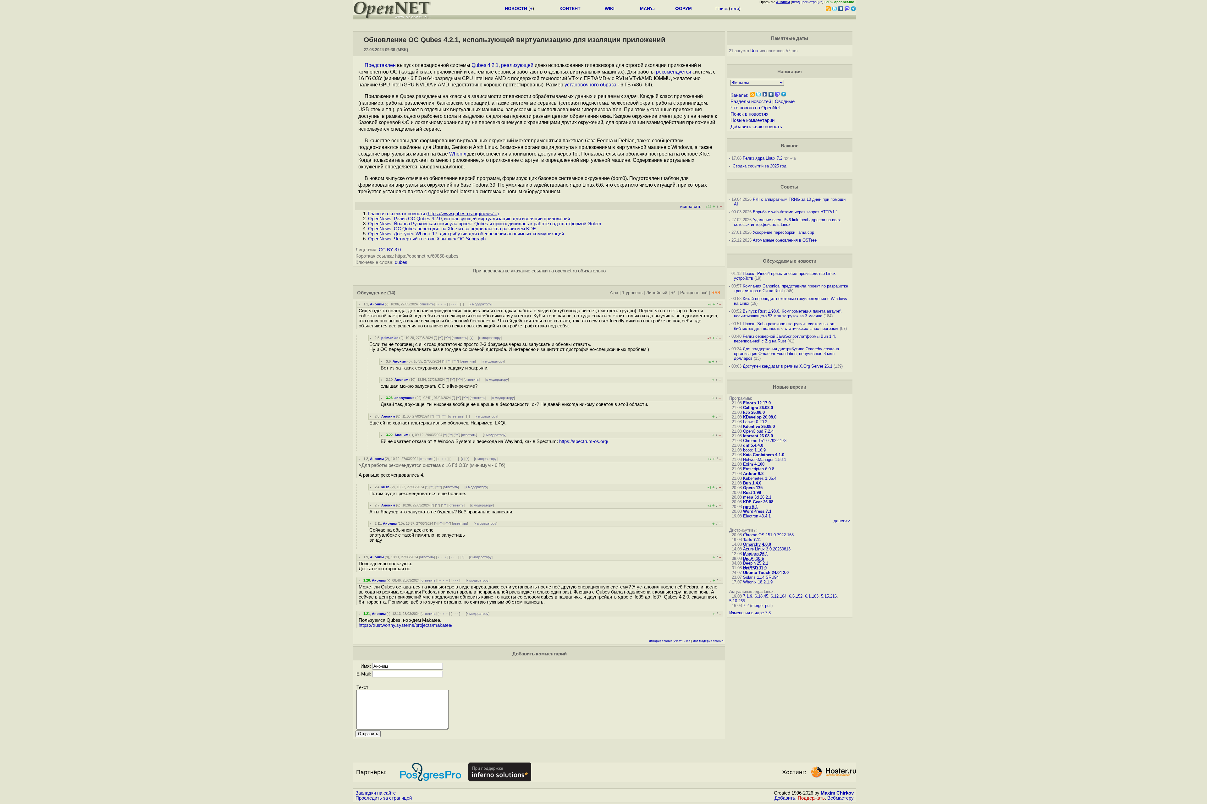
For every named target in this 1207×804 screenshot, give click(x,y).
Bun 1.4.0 (752, 483)
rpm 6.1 (750, 506)
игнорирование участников (669, 641)
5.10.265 (737, 601)
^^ (440, 338)
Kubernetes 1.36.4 (759, 478)
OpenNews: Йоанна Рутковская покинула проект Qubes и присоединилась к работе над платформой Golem (484, 223)
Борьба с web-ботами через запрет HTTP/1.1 (795, 212)
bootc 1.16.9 (754, 450)
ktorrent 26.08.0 (758, 436)
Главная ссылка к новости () (433, 213)
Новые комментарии (752, 120)
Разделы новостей (750, 101)
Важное (789, 145)
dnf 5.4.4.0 (753, 445)
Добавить (784, 798)
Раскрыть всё (694, 292)
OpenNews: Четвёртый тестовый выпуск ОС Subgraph (427, 238)
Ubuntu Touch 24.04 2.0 (766, 572)
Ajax (614, 292)
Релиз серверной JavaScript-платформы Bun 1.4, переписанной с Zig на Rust (785, 338)
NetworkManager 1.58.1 (764, 459)
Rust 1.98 (752, 492)
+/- (673, 292)
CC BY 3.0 (390, 249)
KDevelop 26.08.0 (759, 417)
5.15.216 (829, 596)
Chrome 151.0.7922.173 (764, 440)
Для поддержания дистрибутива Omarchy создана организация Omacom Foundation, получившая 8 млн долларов (786, 354)
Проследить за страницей (383, 798)
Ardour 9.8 (753, 473)
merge (757, 605)
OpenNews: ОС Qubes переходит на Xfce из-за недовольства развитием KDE (452, 228)
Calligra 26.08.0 (758, 407)
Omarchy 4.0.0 (757, 544)
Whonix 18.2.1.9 (758, 582)
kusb (385, 487)
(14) (391, 292)
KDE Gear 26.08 (758, 502)
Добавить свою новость (756, 126)
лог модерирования (708, 641)
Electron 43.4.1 (757, 516)
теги (734, 8)
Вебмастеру (840, 798)
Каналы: (739, 95)
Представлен (380, 65)
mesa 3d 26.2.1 (757, 497)
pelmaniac (389, 338)
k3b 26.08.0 (754, 412)
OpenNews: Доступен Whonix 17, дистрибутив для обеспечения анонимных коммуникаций (466, 233)
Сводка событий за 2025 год (759, 166)
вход (796, 2)
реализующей (517, 65)
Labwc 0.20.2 (755, 421)
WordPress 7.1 (757, 511)
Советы (789, 186)
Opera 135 (753, 487)
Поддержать (811, 798)
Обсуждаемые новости (789, 261)
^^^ (447, 338)
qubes (401, 262)
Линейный (656, 292)
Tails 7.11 (752, 539)
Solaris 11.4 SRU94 (761, 577)
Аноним (377, 304)
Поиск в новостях (749, 114)
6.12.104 (778, 596)
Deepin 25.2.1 (755, 563)
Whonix (457, 153)
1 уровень (632, 292)
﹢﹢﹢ (442, 304)
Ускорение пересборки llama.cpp (783, 232)
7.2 (746, 605)
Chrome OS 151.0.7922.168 (768, 535)
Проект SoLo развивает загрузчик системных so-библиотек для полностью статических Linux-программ (786, 326)
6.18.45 (761, 596)
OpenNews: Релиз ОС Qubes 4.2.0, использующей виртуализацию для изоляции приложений (469, 218)
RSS (715, 292)
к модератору (480, 304)
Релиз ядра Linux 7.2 (762, 158)
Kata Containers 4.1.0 (763, 454)
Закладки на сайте (375, 793)
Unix (754, 50)
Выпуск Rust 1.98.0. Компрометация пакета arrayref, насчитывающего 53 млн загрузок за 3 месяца (788, 313)
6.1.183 (811, 596)
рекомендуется (673, 71)
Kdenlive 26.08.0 (759, 426)
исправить (690, 206)
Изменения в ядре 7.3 (750, 612)
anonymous (404, 398)
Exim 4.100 (753, 464)
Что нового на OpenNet (755, 107)
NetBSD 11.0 (755, 568)
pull (768, 605)
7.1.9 (747, 596)
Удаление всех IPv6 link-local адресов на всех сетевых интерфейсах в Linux (787, 222)
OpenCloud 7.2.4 (758, 431)
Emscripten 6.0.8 (758, 469)
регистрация (812, 2)
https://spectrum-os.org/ (583, 441)
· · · (453, 304)
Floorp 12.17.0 (757, 403)
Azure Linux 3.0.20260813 (767, 549)
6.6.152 (795, 596)
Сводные (785, 101)
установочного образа (590, 84)
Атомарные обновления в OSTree (785, 240)
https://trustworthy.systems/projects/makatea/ (405, 625)
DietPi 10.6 (753, 558)
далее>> (842, 520)
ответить (427, 304)
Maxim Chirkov (837, 793)
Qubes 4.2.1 (485, 65)
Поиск (721, 8)
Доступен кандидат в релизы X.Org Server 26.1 (787, 366)
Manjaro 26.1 (755, 553)
